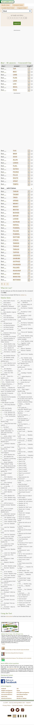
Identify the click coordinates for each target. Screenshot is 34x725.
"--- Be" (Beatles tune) (24, 380)
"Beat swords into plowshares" (23, 478)
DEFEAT (16, 216)
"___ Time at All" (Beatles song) (25, 329)
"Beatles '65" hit (23, 503)
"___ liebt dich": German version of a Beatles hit (8, 515)
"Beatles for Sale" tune (25, 507)
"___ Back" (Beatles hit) (8, 454)
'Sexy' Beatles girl (7, 410)
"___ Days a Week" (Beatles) (6, 474)
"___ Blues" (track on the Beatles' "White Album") (8, 466)
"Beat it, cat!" (22, 459)
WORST (15, 207)
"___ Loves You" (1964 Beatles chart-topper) (7, 537)
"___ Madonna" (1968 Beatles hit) (7, 559)
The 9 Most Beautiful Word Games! (14, 653)
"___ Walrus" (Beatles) (24, 348)
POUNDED (17, 264)
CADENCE (16, 255)
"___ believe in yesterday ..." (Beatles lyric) (8, 459)
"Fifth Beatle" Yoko (23, 570)
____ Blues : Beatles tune (9, 346)
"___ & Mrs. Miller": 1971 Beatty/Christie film (8, 437)
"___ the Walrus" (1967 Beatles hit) (24, 312)
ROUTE (15, 178)
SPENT (15, 181)
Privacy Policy (7, 705)
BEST (15, 72)
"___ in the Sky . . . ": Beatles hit (7, 487)
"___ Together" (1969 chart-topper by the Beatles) (24, 344)
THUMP (16, 194)
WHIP (15, 154)
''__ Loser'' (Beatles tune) (9, 363)
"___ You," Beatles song (25, 358)
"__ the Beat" (5, 427)
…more (3, 644)
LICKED (15, 219)
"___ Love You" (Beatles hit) (8, 524)
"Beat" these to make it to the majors (25, 496)
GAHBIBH (16, 258)
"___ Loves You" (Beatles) (9, 553)
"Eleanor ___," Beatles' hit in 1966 (25, 567)
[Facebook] (12, 710)
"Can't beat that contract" (23, 540)
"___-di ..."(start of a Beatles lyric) (24, 366)
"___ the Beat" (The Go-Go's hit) (8, 604)
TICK (14, 151)
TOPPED (16, 252)
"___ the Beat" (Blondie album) (8, 596)
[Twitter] (17, 710)
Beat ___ (3, 69)
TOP (14, 69)
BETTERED (17, 280)
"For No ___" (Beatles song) (24, 586)
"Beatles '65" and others (25, 501)
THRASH (16, 249)
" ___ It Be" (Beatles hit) (8, 412)
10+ (26, 18)
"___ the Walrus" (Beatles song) (25, 320)
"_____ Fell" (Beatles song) (25, 360)
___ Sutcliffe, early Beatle (9, 336)
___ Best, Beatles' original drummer (8, 313)
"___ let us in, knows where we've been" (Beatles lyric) (7, 510)
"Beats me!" (21, 515)
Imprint (28, 702)
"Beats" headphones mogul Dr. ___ (24, 527)
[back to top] (31, 188)
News (18, 690)
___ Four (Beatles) (7, 316)
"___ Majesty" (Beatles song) (7, 563)
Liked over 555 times (6, 677)
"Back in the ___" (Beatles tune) (25, 452)
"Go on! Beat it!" (23, 597)
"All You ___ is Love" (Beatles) (24, 412)
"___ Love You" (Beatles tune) (8, 531)
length (29, 66)
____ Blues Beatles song (8, 344)
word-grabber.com (19, 702)
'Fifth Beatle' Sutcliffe (8, 402)
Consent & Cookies (17, 705)
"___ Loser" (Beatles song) (9, 521)
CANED (15, 163)
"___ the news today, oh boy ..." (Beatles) (25, 305)
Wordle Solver (5, 5)
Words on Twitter (22, 698)
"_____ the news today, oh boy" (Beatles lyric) (25, 362)
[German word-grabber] (9, 716)
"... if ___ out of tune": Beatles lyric (24, 386)
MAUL (15, 87)
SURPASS (16, 274)
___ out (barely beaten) (8, 325)
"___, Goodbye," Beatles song (25, 373)
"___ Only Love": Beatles (8, 575)
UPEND (15, 200)
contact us (23, 295)
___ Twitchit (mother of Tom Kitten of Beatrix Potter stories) (8, 340)
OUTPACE (16, 261)
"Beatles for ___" (23, 505)
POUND (16, 172)
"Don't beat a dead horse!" (23, 560)
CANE (15, 75)
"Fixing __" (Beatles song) (25, 572)
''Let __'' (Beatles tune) (8, 382)
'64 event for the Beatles (9, 397)
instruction (9, 616)
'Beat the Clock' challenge (5, 400)
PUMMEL (16, 234)
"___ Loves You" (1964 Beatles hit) (7, 541)
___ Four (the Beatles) (8, 317)
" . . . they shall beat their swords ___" (8, 424)
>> (7, 284)
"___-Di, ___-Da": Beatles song (25, 370)
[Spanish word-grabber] (14, 716)
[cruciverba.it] (24, 716)
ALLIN (15, 160)
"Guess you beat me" (24, 602)
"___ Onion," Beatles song (9, 573)
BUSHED (16, 213)
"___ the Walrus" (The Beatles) (24, 325)
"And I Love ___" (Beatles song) (25, 436)
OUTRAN (16, 222)
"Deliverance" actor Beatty (24, 551)
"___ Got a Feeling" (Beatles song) (6, 483)
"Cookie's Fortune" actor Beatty (25, 547)
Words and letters (6, 698)
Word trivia (20, 696)
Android (3, 688)
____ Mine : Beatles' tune (9, 350)
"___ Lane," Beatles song (8, 497)
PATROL (16, 225)
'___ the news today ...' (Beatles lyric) (7, 360)
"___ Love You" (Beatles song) (8, 528)
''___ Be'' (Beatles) (6, 369)
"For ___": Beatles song (24, 584)
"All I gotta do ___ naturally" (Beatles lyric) (24, 408)
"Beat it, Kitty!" (22, 467)
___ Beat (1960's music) (8, 301)
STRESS (15, 240)
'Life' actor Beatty (7, 408)
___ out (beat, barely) (7, 327)
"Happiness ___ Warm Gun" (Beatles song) (24, 605)
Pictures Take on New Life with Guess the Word (17, 649)
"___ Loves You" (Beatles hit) (8, 550)
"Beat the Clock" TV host (25, 490)
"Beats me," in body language (24, 510)
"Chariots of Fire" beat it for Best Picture (25, 543)
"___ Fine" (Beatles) (7, 477)
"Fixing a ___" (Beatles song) (24, 575)
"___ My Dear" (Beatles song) (7, 568)
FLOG (15, 78)
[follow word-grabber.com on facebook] (9, 681)
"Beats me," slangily (24, 513)
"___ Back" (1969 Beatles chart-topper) (8, 451)
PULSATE (16, 267)
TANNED (16, 243)
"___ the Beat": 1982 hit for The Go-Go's (8, 607)
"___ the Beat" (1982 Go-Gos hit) (8, 593)
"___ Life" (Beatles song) (8, 517)
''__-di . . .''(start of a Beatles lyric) (7, 377)
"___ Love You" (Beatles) (8, 534)
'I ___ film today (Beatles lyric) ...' (8, 405)
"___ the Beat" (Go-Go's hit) (8, 600)
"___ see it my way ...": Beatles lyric (7, 585)
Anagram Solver (22, 8)
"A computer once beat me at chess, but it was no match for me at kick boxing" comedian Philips (25, 399)
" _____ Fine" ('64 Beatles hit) (8, 417)
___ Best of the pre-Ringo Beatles (8, 309)
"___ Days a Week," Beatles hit (6, 470)
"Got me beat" (22, 599)
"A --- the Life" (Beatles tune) (25, 394)
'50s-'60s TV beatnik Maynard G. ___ (7, 394)
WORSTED (16, 277)
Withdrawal (27, 705)
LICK (14, 84)
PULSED (16, 231)
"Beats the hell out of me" (24, 523)
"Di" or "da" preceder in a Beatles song (25, 554)
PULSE (15, 175)
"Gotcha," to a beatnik (24, 600)
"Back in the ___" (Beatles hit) (25, 445)
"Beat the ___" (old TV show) (24, 481)
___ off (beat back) (7, 323)
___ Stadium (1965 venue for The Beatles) (8, 333)
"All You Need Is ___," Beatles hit (24, 416)
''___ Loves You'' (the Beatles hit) (7, 373)
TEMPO (15, 184)
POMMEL (16, 228)
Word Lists (4, 696)
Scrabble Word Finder (7, 8)
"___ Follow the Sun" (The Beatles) (8, 479)
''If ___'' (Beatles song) (8, 380)
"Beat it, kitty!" (22, 465)
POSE (15, 90)
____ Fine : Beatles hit (8, 348)
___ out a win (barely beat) (7, 330)
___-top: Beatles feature (8, 355)
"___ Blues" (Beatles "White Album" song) (7, 463)
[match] (31, 69)
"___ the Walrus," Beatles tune (25, 309)
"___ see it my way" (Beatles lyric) (6, 589)
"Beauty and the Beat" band (24, 530)
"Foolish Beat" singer (24, 578)
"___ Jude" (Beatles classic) (6, 492)
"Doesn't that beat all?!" (25, 557)
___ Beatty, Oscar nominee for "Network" (7, 305)
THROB (15, 191)
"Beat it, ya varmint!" (24, 473)
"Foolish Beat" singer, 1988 (24, 581)
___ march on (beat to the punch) (8, 320)
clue (2, 66)
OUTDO (16, 169)
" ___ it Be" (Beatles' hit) (8, 414)
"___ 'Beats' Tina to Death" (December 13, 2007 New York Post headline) (7, 431)
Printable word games (23, 692)
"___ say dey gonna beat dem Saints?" (8, 582)
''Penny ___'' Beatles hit (8, 387)
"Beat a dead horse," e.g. (25, 457)
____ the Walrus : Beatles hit (8, 352)
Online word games (6, 692)
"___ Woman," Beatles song (24, 351)
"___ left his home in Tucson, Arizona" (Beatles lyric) (8, 504)
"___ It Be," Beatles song (8, 490)
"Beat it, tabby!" (23, 471)
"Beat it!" (21, 475)
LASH (15, 81)
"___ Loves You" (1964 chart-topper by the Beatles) (7, 545)
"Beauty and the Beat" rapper (24, 534)
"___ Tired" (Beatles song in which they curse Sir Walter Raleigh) (25, 337)
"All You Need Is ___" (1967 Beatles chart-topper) (24, 420)
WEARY (15, 203)
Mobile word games (6, 690)
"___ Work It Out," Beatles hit (25, 355)
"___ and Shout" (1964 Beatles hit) (7, 448)
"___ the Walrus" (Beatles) (25, 323)
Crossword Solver (18, 5)
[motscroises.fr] (19, 716)
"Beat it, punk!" (22, 469)
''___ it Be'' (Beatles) (7, 371)
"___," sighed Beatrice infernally (24, 377)
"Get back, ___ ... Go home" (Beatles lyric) (24, 594)
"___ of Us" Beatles (7, 571)
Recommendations (6, 694)
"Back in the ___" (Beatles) (25, 455)
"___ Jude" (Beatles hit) (8, 495)
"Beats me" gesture (24, 517)
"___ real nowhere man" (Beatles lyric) (8, 578)
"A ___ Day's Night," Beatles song (23, 390)
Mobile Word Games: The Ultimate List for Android (18, 658)
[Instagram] (22, 710)
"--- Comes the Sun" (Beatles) (24, 383)
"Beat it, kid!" (22, 463)
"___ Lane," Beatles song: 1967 (8, 500)
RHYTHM (16, 237)
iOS (17, 688)
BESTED (16, 210)
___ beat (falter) (6, 302)
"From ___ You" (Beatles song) (25, 590)
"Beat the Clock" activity (25, 488)
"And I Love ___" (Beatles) (25, 439)
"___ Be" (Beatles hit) (7, 456)
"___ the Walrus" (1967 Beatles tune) (24, 316)
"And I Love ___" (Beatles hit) (25, 432)
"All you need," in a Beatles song (24, 428)
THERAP (16, 246)
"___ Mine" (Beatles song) (9, 566)
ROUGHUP (17, 271)
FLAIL (15, 166)
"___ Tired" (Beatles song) (25, 341)
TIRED (15, 197)
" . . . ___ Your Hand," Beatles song (7, 420)
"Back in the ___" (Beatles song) (25, 449)
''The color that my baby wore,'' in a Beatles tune (8, 390)
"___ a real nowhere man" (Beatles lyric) (8, 440)
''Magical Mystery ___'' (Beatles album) (7, 385)
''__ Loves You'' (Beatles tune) (8, 366)
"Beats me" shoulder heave (24, 519)
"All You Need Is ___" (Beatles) (24, 425)
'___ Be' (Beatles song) (8, 357)
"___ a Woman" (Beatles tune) (8, 444)
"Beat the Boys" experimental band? (23, 485)
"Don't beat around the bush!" (25, 564)
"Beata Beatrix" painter (25, 499)
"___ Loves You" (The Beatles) (7, 555)
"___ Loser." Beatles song (9, 519)
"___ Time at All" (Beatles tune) (25, 333)
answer (16, 66)
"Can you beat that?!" (24, 537)
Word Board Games (22, 694)
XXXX (15, 157)
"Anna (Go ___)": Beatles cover (25, 441)
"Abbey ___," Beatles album (24, 404)
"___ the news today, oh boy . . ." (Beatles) (25, 301)
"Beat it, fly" (21, 461)
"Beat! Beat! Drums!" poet (24, 493)
